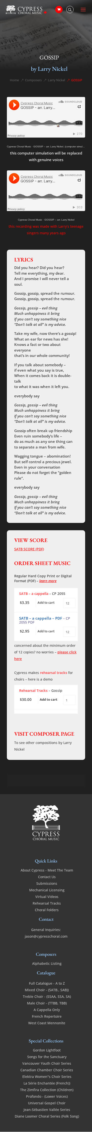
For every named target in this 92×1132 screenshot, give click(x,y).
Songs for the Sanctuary (46, 1056)
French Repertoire (47, 1016)
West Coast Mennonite (46, 1023)
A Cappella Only (47, 1009)
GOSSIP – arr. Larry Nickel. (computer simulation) (61, 146)
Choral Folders (47, 910)
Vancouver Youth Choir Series (46, 1063)
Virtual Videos (46, 896)
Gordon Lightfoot (47, 1050)
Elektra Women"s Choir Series (46, 1076)
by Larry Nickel (49, 68)
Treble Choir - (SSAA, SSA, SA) (47, 996)
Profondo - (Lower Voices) (47, 1096)
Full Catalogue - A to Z (47, 983)
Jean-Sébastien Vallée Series (47, 1109)
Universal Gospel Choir (47, 1103)
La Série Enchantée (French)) (47, 1083)
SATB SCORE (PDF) (29, 549)
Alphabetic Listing (47, 963)
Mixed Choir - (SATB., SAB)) (47, 990)
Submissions (46, 883)
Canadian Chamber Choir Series (46, 1070)
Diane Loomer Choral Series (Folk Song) (47, 1116)
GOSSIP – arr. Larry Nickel (59, 219)
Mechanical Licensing (47, 890)
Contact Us (47, 876)
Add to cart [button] (46, 602)
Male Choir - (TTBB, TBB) (47, 1003)
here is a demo (40, 679)
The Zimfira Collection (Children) (46, 1089)
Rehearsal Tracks (47, 903)
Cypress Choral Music (19, 146)
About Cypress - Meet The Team (47, 870)
